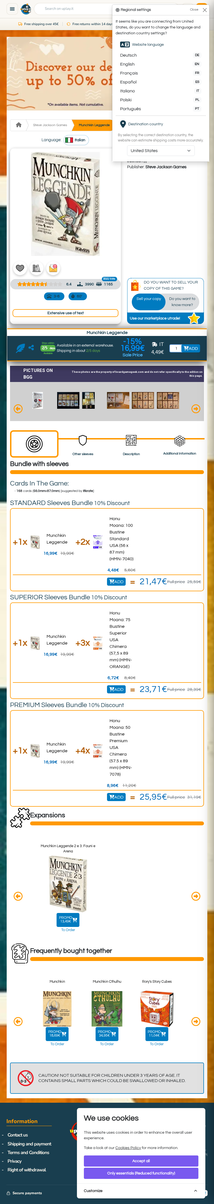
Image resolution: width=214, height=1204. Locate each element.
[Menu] (12, 9)
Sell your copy (149, 299)
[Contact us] (20, 348)
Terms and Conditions (28, 1152)
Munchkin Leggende (94, 125)
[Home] (18, 125)
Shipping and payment (29, 1144)
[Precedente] (18, 409)
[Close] (205, 10)
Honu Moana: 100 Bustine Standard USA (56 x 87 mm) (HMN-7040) (121, 538)
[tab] (34, 444)
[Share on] (31, 348)
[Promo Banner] (107, 73)
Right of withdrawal (27, 1170)
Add (118, 582)
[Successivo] (196, 409)
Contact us (18, 1135)
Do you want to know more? (182, 302)
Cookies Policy (128, 1148)
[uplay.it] (25, 9)
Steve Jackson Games (50, 125)
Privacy (14, 1161)
